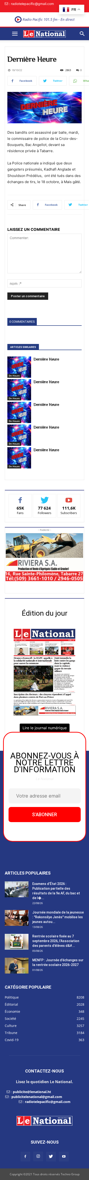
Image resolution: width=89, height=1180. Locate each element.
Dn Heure (14, 375)
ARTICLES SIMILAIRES (23, 347)
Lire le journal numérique (45, 727)
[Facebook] (25, 1156)
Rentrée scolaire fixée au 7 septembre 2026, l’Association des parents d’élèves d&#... (55, 941)
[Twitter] (51, 1156)
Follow (44, 497)
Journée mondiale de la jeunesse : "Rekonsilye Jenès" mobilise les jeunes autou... (58, 917)
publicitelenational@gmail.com (36, 1096)
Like (20, 497)
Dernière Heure (46, 359)
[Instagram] (38, 1156)
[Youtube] (64, 1156)
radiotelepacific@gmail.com (47, 1101)
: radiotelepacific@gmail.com (31, 4)
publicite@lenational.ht (32, 1092)
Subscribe (69, 497)
